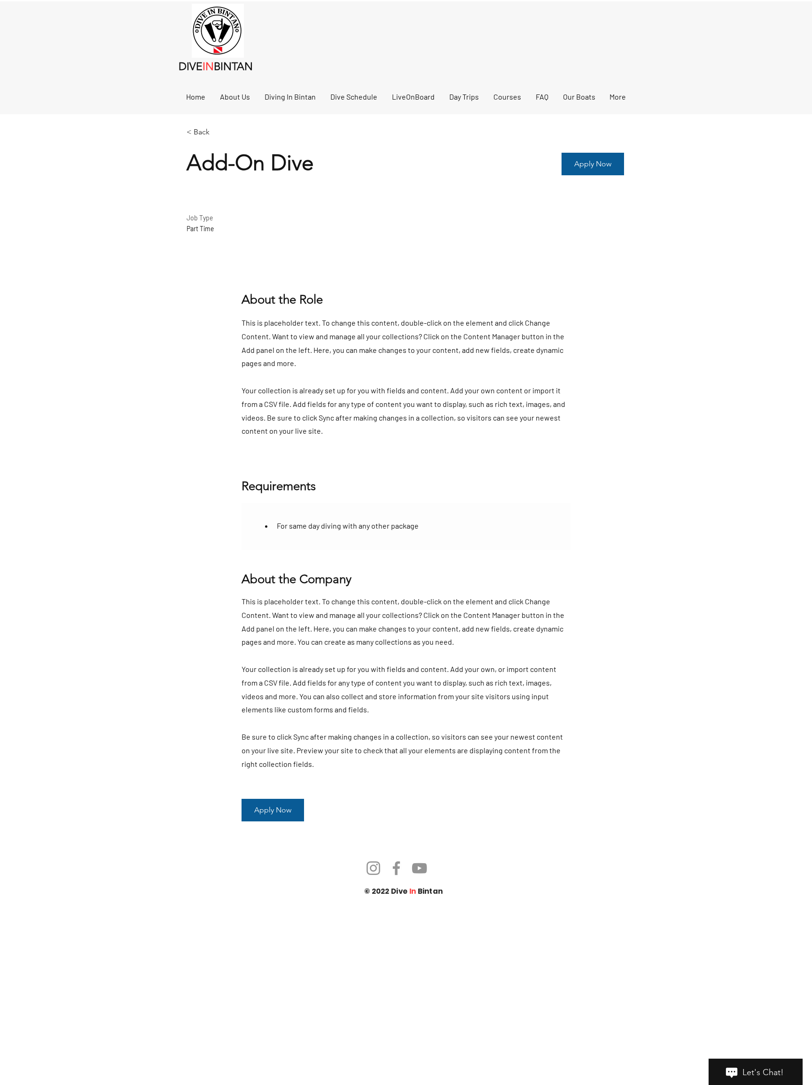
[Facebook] (396, 868)
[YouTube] (419, 868)
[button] (593, 164)
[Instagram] (373, 868)
